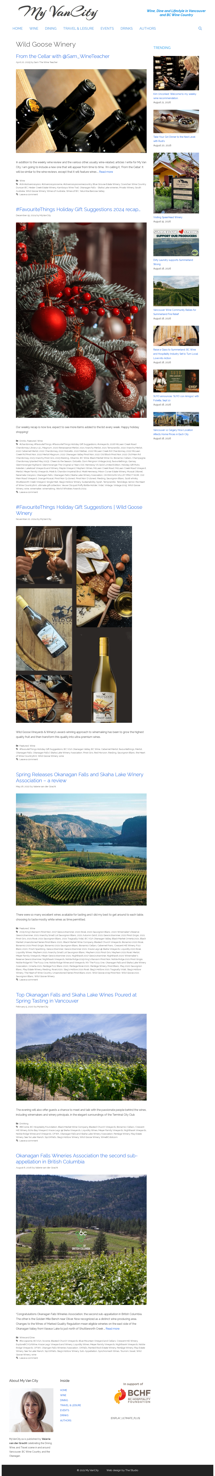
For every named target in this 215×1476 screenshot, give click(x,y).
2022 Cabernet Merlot (27, 451)
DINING (50, 28)
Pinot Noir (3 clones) (65, 478)
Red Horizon (100, 752)
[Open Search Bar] (200, 28)
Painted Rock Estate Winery (102, 1347)
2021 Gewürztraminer (109, 935)
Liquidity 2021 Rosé (131, 949)
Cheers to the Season (61, 461)
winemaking (48, 488)
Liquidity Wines (24, 952)
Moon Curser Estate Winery (112, 471)
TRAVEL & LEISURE (78, 28)
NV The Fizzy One (95, 962)
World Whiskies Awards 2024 (71, 488)
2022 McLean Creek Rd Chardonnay (106, 451)
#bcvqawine (25, 1340)
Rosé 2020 (57, 969)
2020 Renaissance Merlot (66, 447)
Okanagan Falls (45, 475)
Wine (22, 180)
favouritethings (119, 461)
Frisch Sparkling (37, 949)
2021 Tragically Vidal (73, 938)
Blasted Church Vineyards (107, 942)
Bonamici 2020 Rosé (132, 942)
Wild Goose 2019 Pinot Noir (106, 972)
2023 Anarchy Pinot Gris (42, 458)
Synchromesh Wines (108, 1351)
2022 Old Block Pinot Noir (108, 454)
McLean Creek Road (103, 468)
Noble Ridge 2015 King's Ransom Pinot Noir (88, 959)
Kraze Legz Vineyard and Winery (55, 1344)
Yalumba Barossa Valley (92, 191)
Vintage (109, 485)
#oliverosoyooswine (52, 184)
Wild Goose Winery (36, 191)
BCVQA (37, 1340)
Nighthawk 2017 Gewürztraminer (89, 955)
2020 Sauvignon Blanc (98, 931)
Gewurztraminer (54, 949)
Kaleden (20, 468)
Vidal (101, 485)
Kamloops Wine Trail (68, 187)
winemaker (35, 488)
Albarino (74, 458)
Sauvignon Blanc (115, 478)
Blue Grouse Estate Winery (106, 184)
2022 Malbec (80, 451)
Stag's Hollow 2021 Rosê (76, 969)
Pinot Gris (88, 752)
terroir (131, 481)
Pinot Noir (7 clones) (86, 478)
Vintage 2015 (120, 485)
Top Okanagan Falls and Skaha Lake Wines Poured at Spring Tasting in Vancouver (76, 998)
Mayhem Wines (84, 468)
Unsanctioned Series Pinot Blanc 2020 (71, 972)
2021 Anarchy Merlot (90, 447)
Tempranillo (109, 481)
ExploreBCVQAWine (26, 1344)
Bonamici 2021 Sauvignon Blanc (61, 945)
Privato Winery (126, 187)
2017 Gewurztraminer (63, 931)
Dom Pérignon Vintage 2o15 (96, 461)
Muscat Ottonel (135, 471)
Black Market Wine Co (101, 458)
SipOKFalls (50, 1137)
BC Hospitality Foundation (43, 1127)
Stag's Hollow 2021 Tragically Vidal (108, 969)
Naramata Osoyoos (26, 475)
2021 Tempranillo (111, 447)
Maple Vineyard (67, 468)
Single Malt (52, 481)
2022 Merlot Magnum (48, 454)
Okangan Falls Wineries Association (60, 1347)
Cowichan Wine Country (133, 184)
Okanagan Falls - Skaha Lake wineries (99, 187)
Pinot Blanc (113, 966)
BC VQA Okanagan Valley (77, 749)
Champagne (138, 458)
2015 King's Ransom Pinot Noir (35, 931)
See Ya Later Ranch (34, 1137)
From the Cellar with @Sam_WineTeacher (63, 56)
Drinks (22, 440)
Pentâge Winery (98, 966)
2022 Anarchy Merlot (131, 447)
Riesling (101, 478)
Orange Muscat (46, 478)
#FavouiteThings (42, 444)
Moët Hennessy (89, 471)
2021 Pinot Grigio (130, 935)
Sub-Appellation (88, 1351)
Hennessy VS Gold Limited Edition (102, 464)
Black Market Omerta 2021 (125, 938)
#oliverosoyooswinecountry (77, 184)
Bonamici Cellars (122, 458)
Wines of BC (72, 191)
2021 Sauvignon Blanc (49, 938)
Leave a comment (28, 194)
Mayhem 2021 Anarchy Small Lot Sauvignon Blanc (59, 952)
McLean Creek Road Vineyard (130, 468)
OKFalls (83, 1347)
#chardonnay (26, 444)
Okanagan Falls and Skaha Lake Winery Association (86, 1133)
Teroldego (122, 481)
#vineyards (103, 444)
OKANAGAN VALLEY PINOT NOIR (121, 475)
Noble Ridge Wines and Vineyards (67, 962)
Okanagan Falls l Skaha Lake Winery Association (57, 752)
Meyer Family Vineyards (36, 471)
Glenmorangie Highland (28, 464)
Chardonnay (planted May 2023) (32, 461)
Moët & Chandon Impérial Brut (65, 471)
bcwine (46, 1340)
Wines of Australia (56, 191)
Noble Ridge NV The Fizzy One (32, 962)
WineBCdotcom (109, 1137)
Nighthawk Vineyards (53, 959)
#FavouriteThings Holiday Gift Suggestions (74, 444)
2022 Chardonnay (48, 451)
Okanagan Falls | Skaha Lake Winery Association (78, 475)
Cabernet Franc (105, 945)
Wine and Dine (27, 1337)
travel (132, 1351)
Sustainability (88, 481)
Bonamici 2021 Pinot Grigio (30, 945)
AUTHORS (147, 28)
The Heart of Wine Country (37, 972)
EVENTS (107, 28)
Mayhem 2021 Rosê (122, 952)
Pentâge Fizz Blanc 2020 (56, 966)
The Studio (131, 1470)
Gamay (132, 461)
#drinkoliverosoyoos (30, 184)
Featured (31, 440)
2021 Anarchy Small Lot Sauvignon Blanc (55, 935)
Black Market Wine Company (78, 942)
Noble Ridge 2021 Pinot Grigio (127, 959)
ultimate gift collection (49, 485)
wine (26, 488)
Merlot (19, 471)
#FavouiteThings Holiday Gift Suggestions (41, 749)
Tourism (124, 1351)
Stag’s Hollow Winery (70, 481)
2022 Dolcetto (66, 451)
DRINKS (127, 28)
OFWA (55, 1133)
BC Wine (84, 458)
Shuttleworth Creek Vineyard (31, 481)
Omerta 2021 (35, 966)
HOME (18, 28)
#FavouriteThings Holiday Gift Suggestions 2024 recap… (78, 209)
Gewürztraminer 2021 (75, 949)
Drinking (23, 1123)
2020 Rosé (80, 931)
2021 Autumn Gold (87, 935)
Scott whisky (131, 478)
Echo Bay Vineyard (38, 1130)
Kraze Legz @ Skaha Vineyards (104, 949)
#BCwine (24, 1127)
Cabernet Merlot (109, 749)
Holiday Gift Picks (130, 464)
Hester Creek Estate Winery (42, 187)
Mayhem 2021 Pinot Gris (98, 952)
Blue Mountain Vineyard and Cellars (97, 1340)
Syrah (99, 481)
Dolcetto (77, 461)
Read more (106, 171)
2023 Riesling (62, 458)
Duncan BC (22, 187)
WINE (33, 28)
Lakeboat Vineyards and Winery (42, 468)
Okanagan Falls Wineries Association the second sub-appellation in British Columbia (77, 1159)
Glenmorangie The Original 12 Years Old (63, 464)
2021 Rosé (32, 938)
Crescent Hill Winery (124, 945)
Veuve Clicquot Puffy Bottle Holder (79, 485)
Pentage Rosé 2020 (79, 966)
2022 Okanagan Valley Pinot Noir (77, 454)
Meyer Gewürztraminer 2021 (56, 955)
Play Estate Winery (32, 969)
